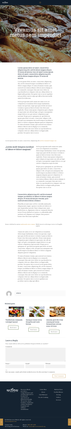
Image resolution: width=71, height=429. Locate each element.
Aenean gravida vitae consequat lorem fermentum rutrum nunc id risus (54, 323)
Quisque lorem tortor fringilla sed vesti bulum (34, 322)
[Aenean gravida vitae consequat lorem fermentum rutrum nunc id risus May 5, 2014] (1, 422)
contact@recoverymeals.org (36, 426)
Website (48, 363)
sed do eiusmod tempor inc (48, 140)
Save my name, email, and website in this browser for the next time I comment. (30, 372)
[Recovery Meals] (5, 2)
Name (7, 363)
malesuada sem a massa (28, 224)
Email (27, 363)
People (41, 40)
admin (22, 40)
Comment (8, 346)
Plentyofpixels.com (10, 421)
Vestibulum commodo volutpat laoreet (13, 321)
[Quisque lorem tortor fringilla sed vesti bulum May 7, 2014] (69, 422)
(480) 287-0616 (31, 425)
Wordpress (50, 40)
